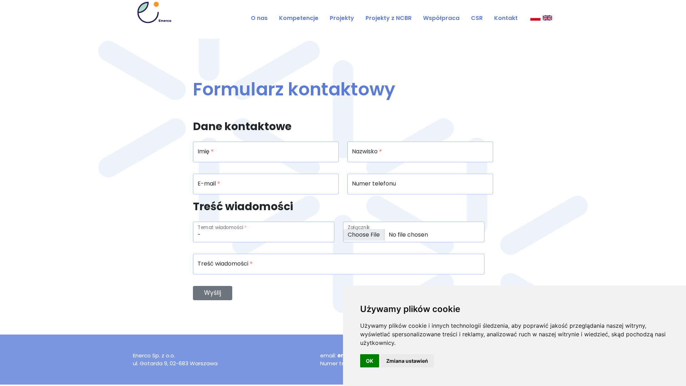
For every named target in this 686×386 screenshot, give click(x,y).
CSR (477, 18)
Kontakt (506, 18)
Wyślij (212, 292)
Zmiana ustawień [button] (407, 361)
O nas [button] (259, 18)
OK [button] (369, 361)
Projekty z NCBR (389, 18)
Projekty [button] (342, 18)
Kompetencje (298, 18)
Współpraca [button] (441, 18)
